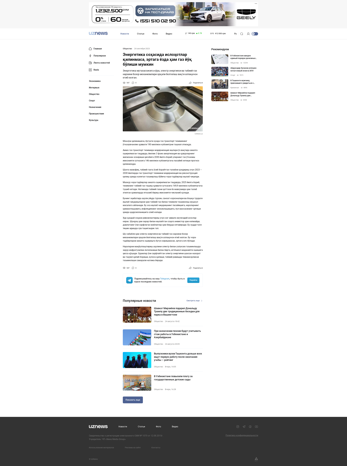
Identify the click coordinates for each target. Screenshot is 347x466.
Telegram (164, 278)
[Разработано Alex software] (256, 459)
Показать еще (133, 400)
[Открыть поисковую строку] (242, 33)
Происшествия (96, 114)
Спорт (92, 101)
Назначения (95, 107)
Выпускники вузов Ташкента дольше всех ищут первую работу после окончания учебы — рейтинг (178, 356)
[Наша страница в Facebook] (250, 426)
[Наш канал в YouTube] (256, 426)
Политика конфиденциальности (242, 435)
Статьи (140, 33)
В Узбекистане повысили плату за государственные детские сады (173, 378)
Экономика (95, 81)
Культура (93, 120)
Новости (124, 33)
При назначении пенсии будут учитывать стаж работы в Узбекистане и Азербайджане (177, 334)
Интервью (94, 88)
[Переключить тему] (255, 33)
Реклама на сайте (133, 447)
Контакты (155, 447)
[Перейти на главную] (98, 33)
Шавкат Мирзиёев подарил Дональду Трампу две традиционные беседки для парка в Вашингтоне (177, 311)
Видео (169, 33)
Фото (155, 33)
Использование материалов (101, 447)
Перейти (193, 280)
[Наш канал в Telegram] (244, 426)
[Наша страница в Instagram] (237, 426)
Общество (94, 94)
